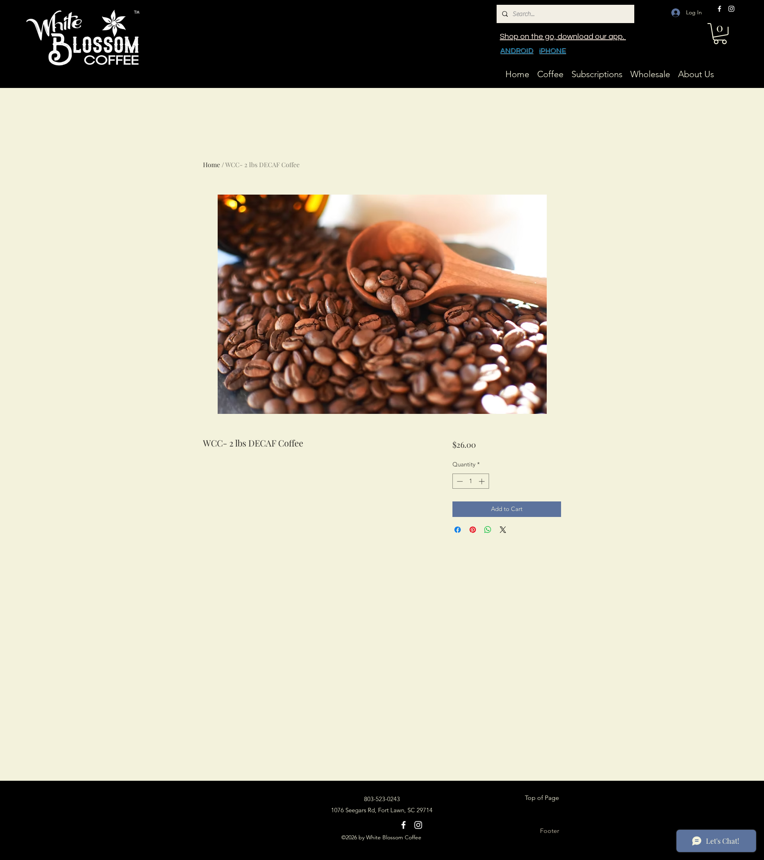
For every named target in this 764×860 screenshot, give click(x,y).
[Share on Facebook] (457, 529)
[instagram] (731, 9)
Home (211, 164)
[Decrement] (459, 481)
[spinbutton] (470, 481)
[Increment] (482, 481)
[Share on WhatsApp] (488, 529)
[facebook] (719, 9)
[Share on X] (503, 529)
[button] (720, 33)
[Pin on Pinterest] (472, 529)
